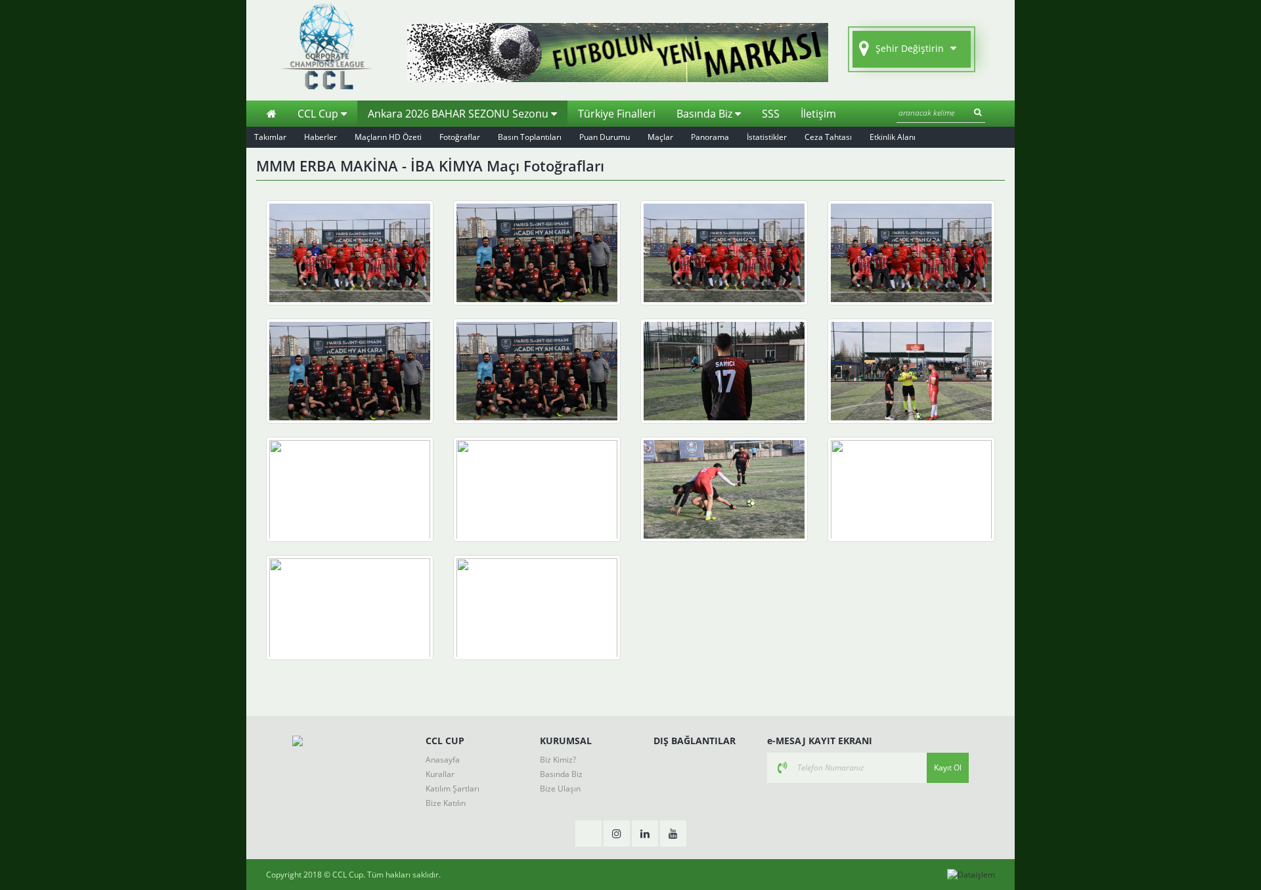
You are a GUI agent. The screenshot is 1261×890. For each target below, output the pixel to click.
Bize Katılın (446, 803)
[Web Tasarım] (971, 874)
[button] (911, 49)
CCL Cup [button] (319, 113)
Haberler (320, 137)
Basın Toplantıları (530, 137)
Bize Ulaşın (560, 788)
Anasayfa (443, 759)
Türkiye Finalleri (616, 113)
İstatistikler (767, 137)
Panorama (710, 137)
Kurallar (440, 774)
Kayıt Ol (948, 767)
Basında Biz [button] (705, 113)
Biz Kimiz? (558, 759)
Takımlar (270, 137)
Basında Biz (561, 774)
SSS (771, 113)
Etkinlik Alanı (893, 137)
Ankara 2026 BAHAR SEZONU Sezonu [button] (459, 113)
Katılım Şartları (452, 788)
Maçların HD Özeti (388, 137)
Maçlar (660, 137)
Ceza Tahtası (828, 137)
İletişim (818, 113)
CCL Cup (347, 874)
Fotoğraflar (459, 137)
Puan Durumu (604, 137)
